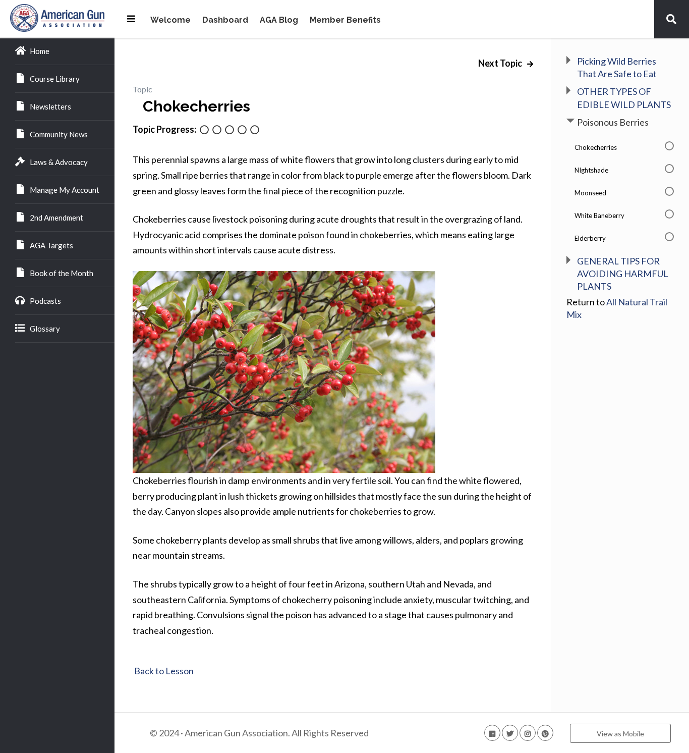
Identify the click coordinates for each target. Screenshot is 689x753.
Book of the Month (61, 273)
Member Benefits (345, 20)
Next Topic (501, 63)
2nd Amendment (56, 217)
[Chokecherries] (204, 130)
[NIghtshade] (216, 130)
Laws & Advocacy (59, 162)
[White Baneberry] (242, 130)
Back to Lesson (163, 670)
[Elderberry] (254, 130)
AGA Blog (279, 20)
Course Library (55, 78)
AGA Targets (51, 245)
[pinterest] (545, 732)
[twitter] (510, 732)
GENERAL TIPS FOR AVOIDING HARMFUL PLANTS (622, 273)
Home (39, 51)
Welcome (170, 20)
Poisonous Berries (613, 122)
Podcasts (45, 300)
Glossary (45, 328)
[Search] (671, 18)
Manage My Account (64, 189)
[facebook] (492, 732)
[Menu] (131, 18)
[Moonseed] (229, 130)
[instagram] (528, 732)
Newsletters (50, 106)
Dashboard (225, 20)
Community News (59, 134)
